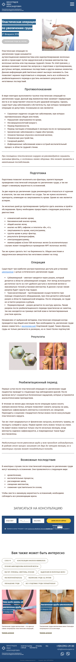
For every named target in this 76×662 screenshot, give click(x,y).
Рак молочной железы (13, 578)
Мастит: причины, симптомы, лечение (19, 572)
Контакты (33, 648)
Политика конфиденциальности (27, 660)
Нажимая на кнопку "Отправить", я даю (30, 528)
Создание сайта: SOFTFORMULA (45, 660)
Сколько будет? (57, 525)
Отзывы (39, 646)
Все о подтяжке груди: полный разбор (40, 583)
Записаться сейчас (58, 521)
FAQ (47, 646)
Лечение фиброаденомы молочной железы (21, 566)
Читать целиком (8, 633)
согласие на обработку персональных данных (40, 528)
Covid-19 (8, 561)
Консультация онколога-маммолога (31, 561)
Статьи (23, 648)
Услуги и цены (26, 646)
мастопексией (29, 326)
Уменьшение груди (12, 583)
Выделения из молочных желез (53, 572)
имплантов (7, 272)
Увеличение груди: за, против (15, 41)
